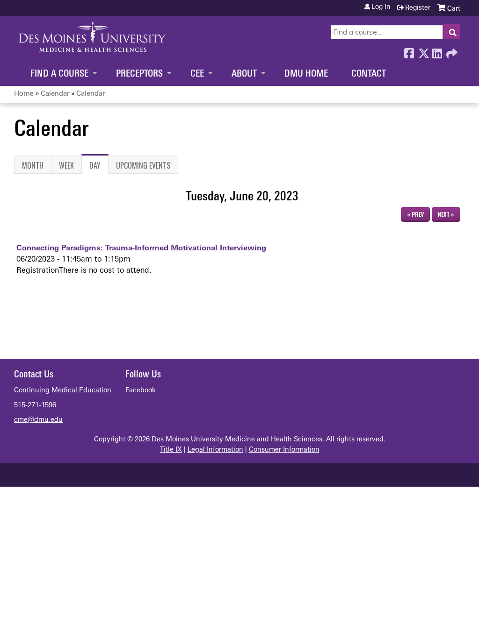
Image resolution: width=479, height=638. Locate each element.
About (244, 74)
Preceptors (139, 74)
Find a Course (59, 74)
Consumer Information (284, 450)
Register (417, 8)
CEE (197, 74)
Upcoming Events (143, 165)
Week (66, 165)
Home (24, 94)
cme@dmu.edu (38, 420)
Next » (446, 214)
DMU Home (306, 74)
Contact (368, 74)
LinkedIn (437, 51)
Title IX (171, 450)
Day (99, 167)
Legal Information (215, 450)
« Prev (415, 214)
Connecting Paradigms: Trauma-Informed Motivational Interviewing (141, 248)
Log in (380, 7)
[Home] (92, 36)
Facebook (409, 51)
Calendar (55, 94)
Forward (451, 51)
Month (33, 165)
